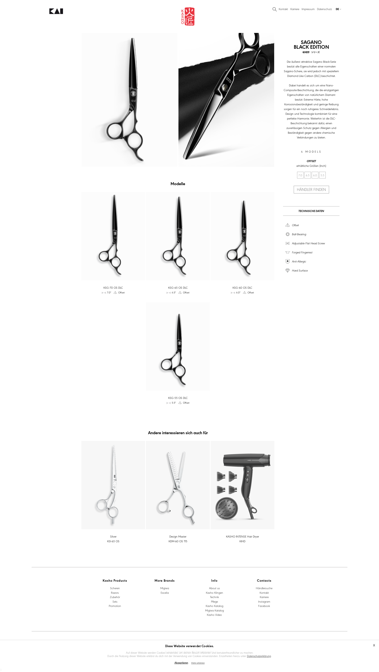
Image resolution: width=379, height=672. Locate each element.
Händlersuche (264, 588)
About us (214, 588)
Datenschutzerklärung (259, 656)
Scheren (115, 588)
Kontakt (283, 9)
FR (338, 13)
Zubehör (115, 597)
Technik (214, 597)
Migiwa (164, 588)
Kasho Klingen (214, 593)
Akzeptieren (181, 663)
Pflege (214, 601)
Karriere (294, 9)
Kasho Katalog (214, 606)
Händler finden (311, 189)
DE (323, 13)
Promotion (115, 606)
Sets (115, 601)
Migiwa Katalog (214, 610)
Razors (115, 593)
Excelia (165, 593)
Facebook (264, 606)
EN (333, 13)
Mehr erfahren (198, 662)
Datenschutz (324, 9)
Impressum (308, 9)
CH (328, 13)
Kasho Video (214, 615)
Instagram (264, 601)
